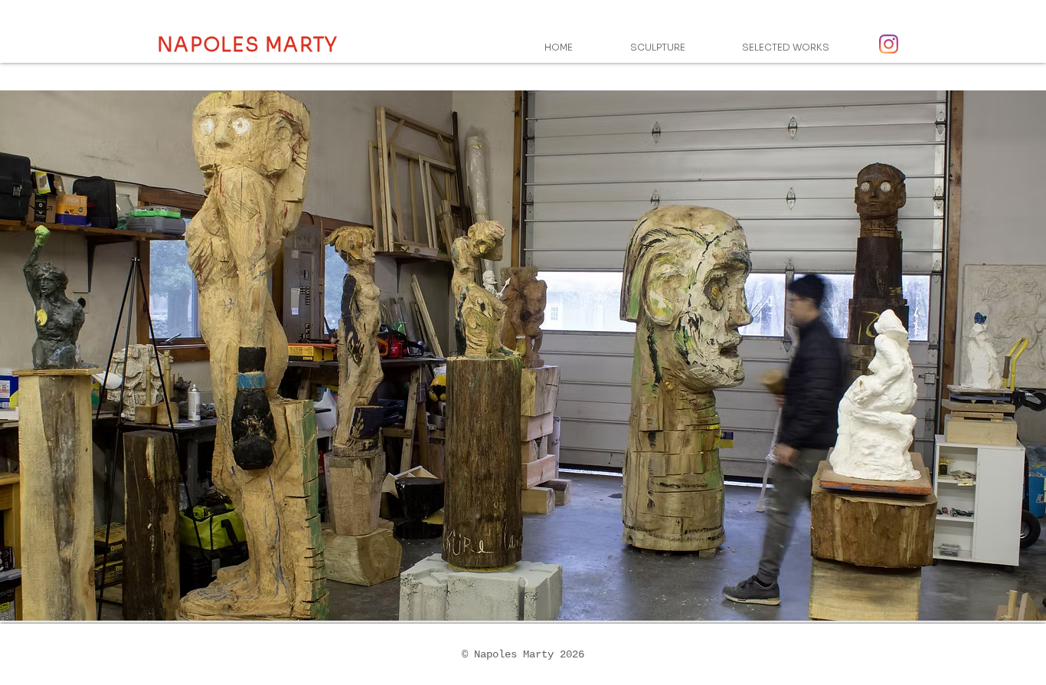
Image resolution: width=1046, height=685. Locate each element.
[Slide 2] (523, 583)
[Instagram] (888, 44)
